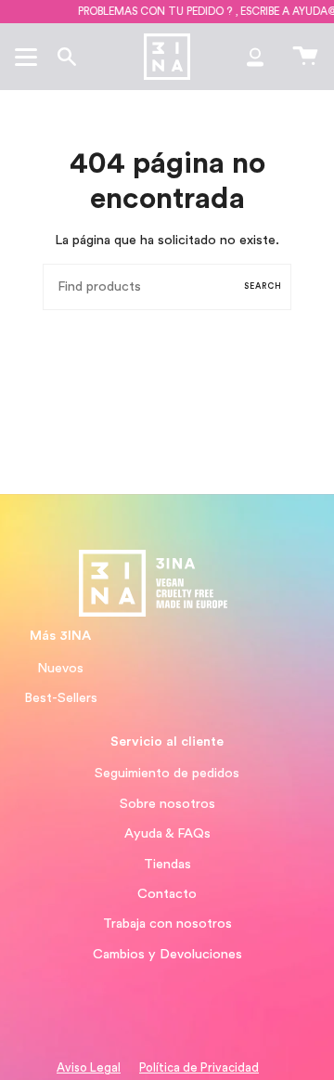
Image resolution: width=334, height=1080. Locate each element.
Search (263, 286)
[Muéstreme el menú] (29, 57)
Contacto (167, 894)
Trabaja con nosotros (167, 923)
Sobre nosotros (167, 804)
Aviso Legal (89, 1067)
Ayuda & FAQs (167, 833)
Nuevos (60, 668)
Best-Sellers (60, 698)
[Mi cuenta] (255, 56)
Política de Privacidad (199, 1067)
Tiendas (167, 864)
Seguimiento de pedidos (167, 773)
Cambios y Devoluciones (167, 954)
